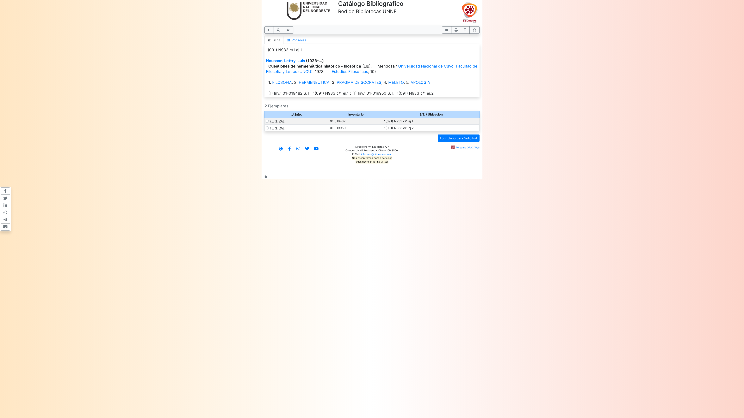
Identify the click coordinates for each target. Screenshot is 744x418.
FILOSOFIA (282, 82)
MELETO (396, 82)
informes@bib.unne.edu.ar (376, 154)
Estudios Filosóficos (350, 71)
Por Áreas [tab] (298, 40)
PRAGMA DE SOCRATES (359, 82)
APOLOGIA (420, 82)
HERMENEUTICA (314, 82)
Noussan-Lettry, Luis (285, 60)
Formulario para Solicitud (458, 138)
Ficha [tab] (275, 40)
